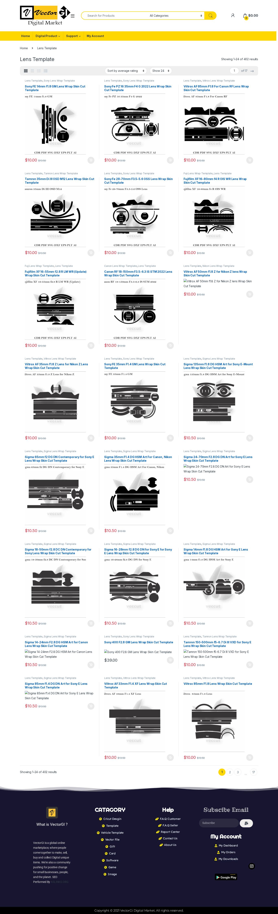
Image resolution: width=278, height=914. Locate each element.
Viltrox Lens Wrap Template (218, 80)
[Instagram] (251, 866)
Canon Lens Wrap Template (120, 265)
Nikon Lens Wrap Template (218, 265)
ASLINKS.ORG (59, 881)
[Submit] (246, 823)
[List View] (39, 71)
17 (253, 772)
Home (25, 36)
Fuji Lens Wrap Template (198, 173)
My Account (95, 36)
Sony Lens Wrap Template (59, 80)
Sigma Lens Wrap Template (218, 358)
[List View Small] (45, 71)
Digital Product (46, 36)
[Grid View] (26, 71)
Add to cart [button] (91, 160)
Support (72, 36)
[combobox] (114, 15)
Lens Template (34, 80)
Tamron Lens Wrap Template (61, 173)
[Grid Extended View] (32, 71)
